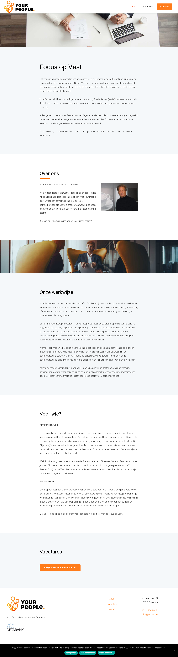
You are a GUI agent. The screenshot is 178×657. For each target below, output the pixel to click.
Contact (112, 609)
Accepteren (71, 653)
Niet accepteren (88, 653)
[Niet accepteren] (174, 650)
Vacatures (147, 6)
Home (135, 6)
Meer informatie (106, 653)
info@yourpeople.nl (151, 614)
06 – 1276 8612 (149, 610)
